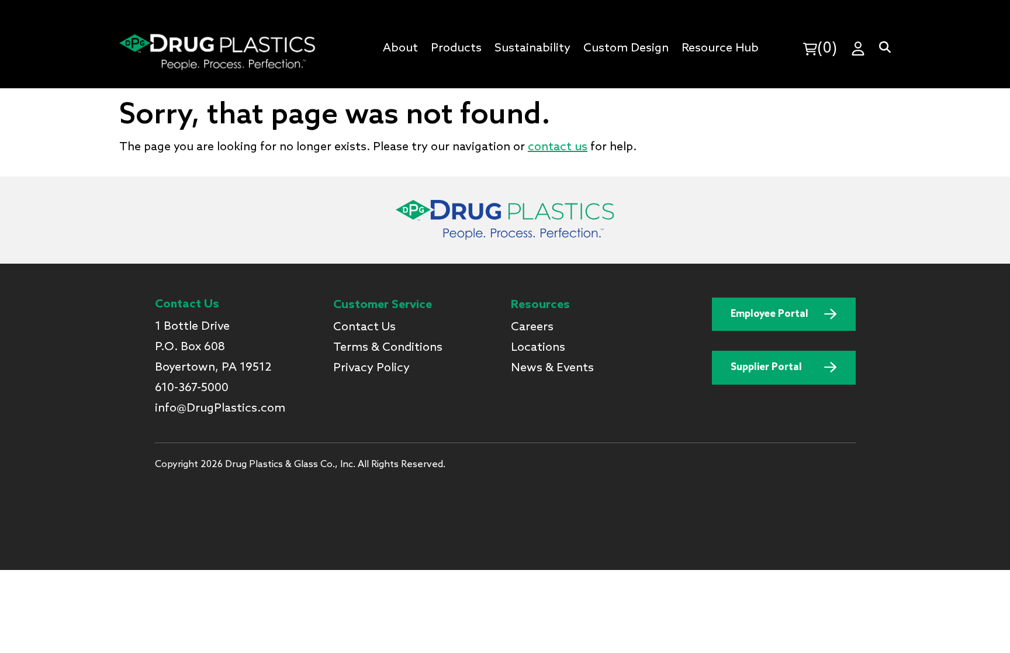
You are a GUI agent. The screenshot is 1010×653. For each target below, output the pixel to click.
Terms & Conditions (387, 348)
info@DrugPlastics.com (220, 409)
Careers (532, 327)
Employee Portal (769, 314)
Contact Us (364, 327)
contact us (557, 147)
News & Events (552, 368)
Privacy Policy (371, 368)
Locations (538, 348)
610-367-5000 (192, 388)
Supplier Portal (766, 367)
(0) (827, 48)
